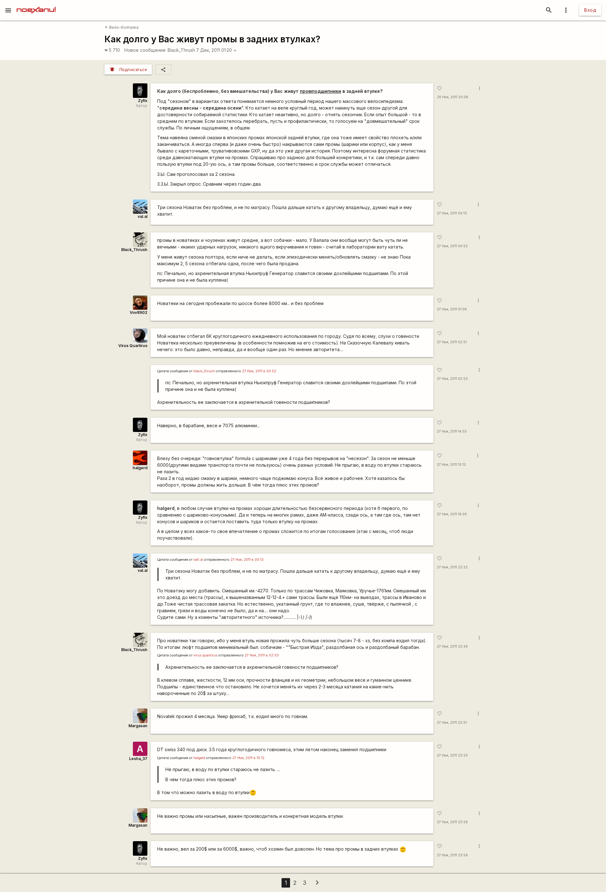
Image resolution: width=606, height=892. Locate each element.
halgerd (140, 467)
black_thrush (204, 371)
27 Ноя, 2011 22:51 (452, 723)
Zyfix (142, 100)
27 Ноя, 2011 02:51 (452, 342)
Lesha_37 (138, 758)
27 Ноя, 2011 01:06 (452, 309)
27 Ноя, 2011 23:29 (452, 822)
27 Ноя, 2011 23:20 (452, 755)
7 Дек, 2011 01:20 (216, 50)
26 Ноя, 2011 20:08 (452, 97)
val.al (142, 216)
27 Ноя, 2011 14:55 (452, 431)
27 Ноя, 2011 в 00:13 (247, 560)
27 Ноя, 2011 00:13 (452, 213)
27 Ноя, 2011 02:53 (452, 379)
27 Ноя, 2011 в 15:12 (248, 758)
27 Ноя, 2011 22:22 (452, 567)
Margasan (137, 725)
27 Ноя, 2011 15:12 (451, 465)
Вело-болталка (121, 27)
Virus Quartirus (132, 345)
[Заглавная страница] (36, 4)
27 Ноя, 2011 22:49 (452, 646)
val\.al (198, 560)
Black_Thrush (181, 50)
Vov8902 (138, 312)
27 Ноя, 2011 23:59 (452, 855)
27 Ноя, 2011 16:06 (452, 514)
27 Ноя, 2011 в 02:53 (262, 655)
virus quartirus (205, 655)
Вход (590, 10)
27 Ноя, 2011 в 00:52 (259, 371)
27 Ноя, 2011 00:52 (452, 246)
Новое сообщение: (145, 50)
